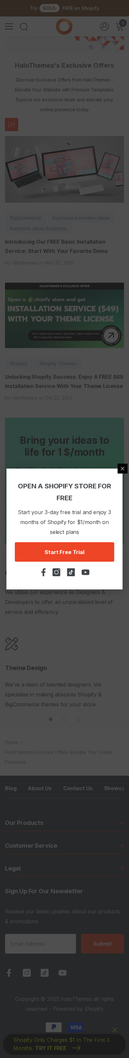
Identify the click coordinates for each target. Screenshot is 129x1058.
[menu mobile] (9, 26)
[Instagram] (27, 973)
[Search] (24, 27)
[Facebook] (9, 973)
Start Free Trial (64, 552)
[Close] (123, 469)
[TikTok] (45, 973)
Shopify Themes (57, 363)
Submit (102, 943)
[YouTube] (62, 973)
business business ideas (81, 218)
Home (11, 742)
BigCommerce (25, 218)
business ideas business (38, 228)
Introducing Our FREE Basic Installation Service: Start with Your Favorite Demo (56, 246)
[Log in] (104, 26)
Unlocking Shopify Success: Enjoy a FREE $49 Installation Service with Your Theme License (64, 381)
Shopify (18, 363)
